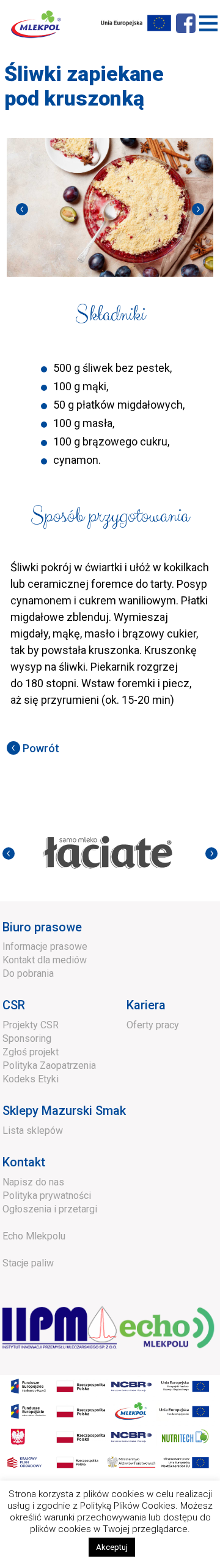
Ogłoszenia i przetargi (49, 1209)
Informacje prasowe (44, 946)
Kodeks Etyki (30, 1079)
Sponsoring (26, 1038)
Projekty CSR (30, 1025)
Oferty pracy (153, 1025)
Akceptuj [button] (112, 1547)
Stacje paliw (28, 1263)
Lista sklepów (32, 1130)
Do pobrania (28, 973)
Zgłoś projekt (30, 1052)
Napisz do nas (33, 1182)
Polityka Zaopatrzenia (49, 1065)
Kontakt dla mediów (44, 960)
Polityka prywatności (46, 1195)
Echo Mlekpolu (33, 1236)
